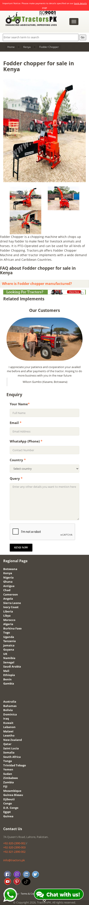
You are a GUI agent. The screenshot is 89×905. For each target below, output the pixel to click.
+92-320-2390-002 (14, 843)
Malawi (8, 731)
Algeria (8, 624)
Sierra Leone (12, 603)
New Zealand (12, 740)
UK (5, 654)
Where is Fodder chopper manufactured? (37, 283)
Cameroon (10, 594)
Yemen (8, 769)
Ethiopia (9, 675)
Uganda (8, 637)
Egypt (7, 812)
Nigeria (8, 577)
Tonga (7, 761)
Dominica (10, 714)
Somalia (8, 752)
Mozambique (12, 791)
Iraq (6, 718)
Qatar (7, 744)
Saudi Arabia (12, 666)
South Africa (12, 757)
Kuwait (8, 723)
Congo (7, 803)
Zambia (8, 782)
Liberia (8, 611)
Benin (7, 679)
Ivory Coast (11, 607)
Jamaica (8, 645)
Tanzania (9, 641)
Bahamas (9, 706)
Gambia (8, 683)
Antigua (8, 586)
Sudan (7, 774)
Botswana (10, 569)
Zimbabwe (10, 778)
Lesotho (8, 735)
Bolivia (8, 710)
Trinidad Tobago (14, 765)
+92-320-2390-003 (14, 847)
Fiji (5, 786)
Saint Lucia (11, 748)
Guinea (8, 816)
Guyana (8, 649)
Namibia (9, 658)
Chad (6, 590)
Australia (9, 701)
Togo (6, 632)
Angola (8, 599)
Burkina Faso (12, 628)
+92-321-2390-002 (14, 852)
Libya (7, 615)
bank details (80, 3)
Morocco (9, 620)
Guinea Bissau (13, 795)
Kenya (7, 573)
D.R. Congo (10, 808)
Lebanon (9, 727)
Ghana (8, 582)
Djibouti (9, 799)
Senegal (8, 662)
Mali (6, 671)
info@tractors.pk (14, 860)
